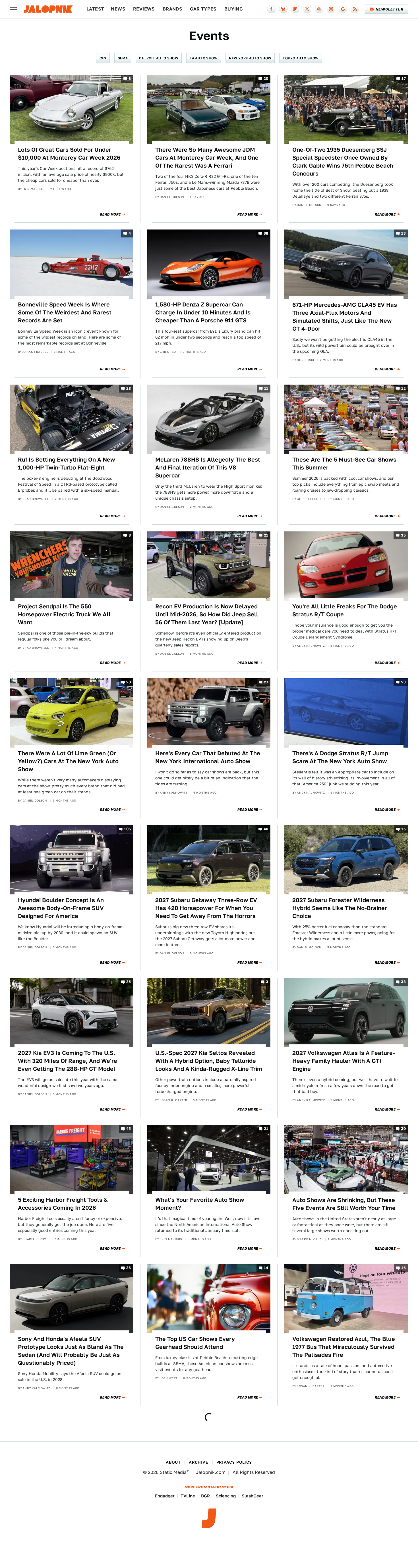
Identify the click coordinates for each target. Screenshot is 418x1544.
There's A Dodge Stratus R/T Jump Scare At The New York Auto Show (340, 757)
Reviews (144, 9)
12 (403, 388)
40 (266, 829)
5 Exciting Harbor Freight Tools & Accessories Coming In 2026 (63, 1203)
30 (403, 1129)
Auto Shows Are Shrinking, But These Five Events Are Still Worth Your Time (344, 1204)
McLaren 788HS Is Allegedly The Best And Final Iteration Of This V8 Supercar (207, 467)
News (118, 9)
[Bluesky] (283, 9)
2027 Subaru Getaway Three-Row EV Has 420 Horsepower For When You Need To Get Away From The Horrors (206, 908)
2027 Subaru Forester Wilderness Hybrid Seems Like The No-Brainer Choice (339, 908)
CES (103, 58)
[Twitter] (307, 9)
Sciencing (226, 1495)
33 (403, 982)
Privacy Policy (234, 1462)
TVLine (188, 1495)
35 (403, 535)
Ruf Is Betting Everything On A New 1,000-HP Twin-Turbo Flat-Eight (66, 463)
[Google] (343, 9)
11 (266, 388)
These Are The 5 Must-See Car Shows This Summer (344, 463)
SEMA (123, 58)
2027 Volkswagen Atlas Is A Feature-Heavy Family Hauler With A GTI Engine (343, 1060)
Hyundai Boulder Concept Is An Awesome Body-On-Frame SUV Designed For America (61, 908)
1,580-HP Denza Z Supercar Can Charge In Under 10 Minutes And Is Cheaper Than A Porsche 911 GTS (203, 312)
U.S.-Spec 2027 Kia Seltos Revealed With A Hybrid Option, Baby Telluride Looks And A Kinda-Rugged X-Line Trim (208, 1060)
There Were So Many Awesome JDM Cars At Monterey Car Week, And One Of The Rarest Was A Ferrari (206, 157)
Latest (95, 9)
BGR (205, 1495)
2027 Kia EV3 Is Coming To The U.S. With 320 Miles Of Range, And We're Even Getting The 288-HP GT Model (67, 1060)
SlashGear (252, 1495)
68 (266, 233)
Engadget (165, 1495)
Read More (110, 214)
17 (404, 78)
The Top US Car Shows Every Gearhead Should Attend (195, 1343)
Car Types (203, 9)
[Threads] (319, 9)
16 (403, 1268)
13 (403, 233)
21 (266, 535)
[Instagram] (331, 9)
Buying (233, 9)
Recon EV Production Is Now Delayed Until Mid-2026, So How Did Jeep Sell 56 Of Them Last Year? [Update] (206, 614)
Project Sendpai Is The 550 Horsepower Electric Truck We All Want (64, 614)
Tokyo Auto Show (300, 58)
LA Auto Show (204, 58)
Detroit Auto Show (158, 58)
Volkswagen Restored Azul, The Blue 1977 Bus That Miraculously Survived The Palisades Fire (343, 1347)
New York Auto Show (250, 58)
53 (403, 682)
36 (128, 1268)
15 (403, 829)
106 (127, 829)
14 (266, 1268)
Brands (172, 9)
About (173, 1462)
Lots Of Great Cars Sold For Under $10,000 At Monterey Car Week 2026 (69, 153)
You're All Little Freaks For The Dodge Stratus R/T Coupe (344, 610)
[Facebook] (271, 9)
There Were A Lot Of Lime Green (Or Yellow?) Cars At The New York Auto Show (68, 761)
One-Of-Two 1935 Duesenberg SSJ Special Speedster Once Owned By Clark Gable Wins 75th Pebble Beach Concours (342, 161)
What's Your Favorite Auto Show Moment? (199, 1203)
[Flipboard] (295, 9)
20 (266, 78)
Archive (198, 1462)
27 (266, 682)
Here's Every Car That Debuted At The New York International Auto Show (207, 757)
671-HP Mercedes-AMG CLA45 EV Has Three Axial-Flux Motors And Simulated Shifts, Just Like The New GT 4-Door (344, 316)
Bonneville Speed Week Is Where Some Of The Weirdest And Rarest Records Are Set (64, 312)
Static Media (173, 1472)
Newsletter (389, 9)
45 (128, 1129)
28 (128, 388)
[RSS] (355, 9)
